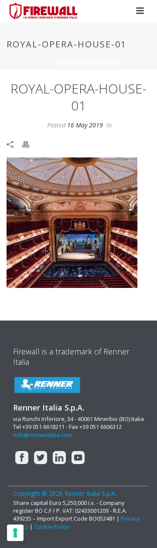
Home (42, 63)
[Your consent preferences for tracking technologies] (15, 533)
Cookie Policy (51, 527)
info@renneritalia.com (42, 435)
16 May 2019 (85, 125)
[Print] (30, 144)
